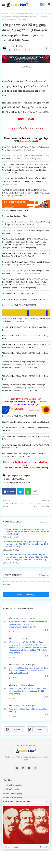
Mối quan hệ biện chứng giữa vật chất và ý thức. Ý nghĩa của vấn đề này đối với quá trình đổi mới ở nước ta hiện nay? (28, 670)
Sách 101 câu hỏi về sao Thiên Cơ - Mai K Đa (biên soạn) (25, 422)
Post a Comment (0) (26, 595)
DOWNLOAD (26, 119)
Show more (44, 522)
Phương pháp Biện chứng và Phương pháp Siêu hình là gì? (28, 710)
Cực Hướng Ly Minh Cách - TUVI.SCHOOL (19, 305)
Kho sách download (14, 798)
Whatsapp (28, 491)
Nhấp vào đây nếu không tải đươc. (26, 128)
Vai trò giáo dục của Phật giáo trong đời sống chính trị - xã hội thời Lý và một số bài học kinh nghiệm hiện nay (27, 544)
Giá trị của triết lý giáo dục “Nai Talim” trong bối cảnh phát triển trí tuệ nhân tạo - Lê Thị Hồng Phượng (27, 691)
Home (4, 13)
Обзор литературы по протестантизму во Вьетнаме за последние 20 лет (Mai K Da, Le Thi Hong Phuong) (28, 531)
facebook (17, 729)
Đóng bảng (44, 847)
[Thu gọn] (41, 801)
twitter (39, 729)
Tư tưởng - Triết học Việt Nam (20, 13)
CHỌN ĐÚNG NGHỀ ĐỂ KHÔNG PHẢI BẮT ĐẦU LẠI (23, 299)
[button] (49, 4)
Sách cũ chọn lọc (13, 789)
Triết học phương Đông (14, 479)
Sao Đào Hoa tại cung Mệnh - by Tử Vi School (21, 293)
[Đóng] (46, 801)
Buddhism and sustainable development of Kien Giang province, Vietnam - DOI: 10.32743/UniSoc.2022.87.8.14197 (28, 624)
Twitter (20, 491)
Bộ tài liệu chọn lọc (14, 785)
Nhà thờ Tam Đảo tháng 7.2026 (15, 210)
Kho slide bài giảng (14, 793)
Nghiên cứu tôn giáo (21, 475)
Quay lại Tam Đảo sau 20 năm (14, 216)
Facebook (11, 491)
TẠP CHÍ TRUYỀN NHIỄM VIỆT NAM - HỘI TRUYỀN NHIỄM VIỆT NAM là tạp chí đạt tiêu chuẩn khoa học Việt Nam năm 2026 (25, 181)
